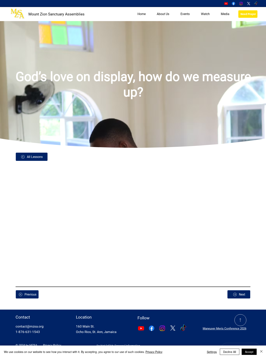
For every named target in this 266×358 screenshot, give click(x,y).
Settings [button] (212, 352)
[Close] (261, 352)
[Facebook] (233, 3)
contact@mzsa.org (30, 326)
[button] (163, 14)
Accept (249, 352)
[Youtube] (226, 3)
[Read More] (240, 320)
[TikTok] (256, 3)
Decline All (229, 352)
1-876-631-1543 (28, 332)
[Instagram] (241, 3)
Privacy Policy (52, 345)
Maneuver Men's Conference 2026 (224, 328)
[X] (249, 3)
